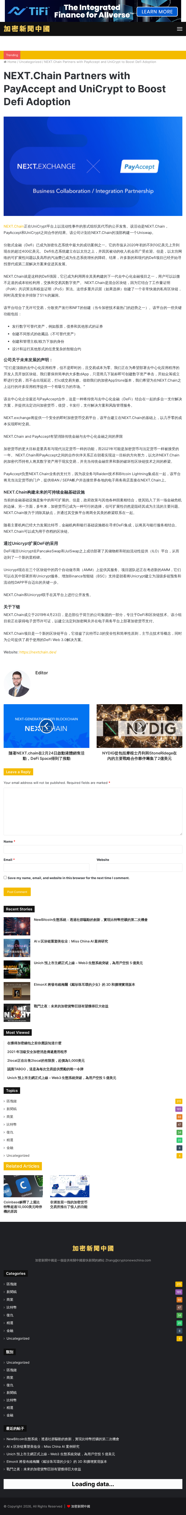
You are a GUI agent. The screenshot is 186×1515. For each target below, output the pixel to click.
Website (103, 860)
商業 (10, 1117)
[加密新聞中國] (27, 29)
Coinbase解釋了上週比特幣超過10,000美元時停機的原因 (23, 1206)
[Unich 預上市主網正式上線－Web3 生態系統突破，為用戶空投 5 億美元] (17, 969)
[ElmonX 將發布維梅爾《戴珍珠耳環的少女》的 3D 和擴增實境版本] (17, 991)
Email (9, 860)
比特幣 (12, 1124)
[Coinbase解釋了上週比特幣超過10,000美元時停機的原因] (23, 1186)
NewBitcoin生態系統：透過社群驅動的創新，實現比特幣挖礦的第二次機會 (91, 919)
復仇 (10, 1132)
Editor (41, 672)
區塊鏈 (12, 1101)
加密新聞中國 (80, 1506)
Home (11, 62)
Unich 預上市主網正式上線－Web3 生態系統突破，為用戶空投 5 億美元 (88, 963)
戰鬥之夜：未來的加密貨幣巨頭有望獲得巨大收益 (71, 1006)
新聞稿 (12, 1109)
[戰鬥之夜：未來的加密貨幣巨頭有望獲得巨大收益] (17, 1013)
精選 (10, 1140)
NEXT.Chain (14, 226)
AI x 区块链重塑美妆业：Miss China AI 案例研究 (71, 941)
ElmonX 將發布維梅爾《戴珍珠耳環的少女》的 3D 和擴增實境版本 (84, 984)
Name (9, 841)
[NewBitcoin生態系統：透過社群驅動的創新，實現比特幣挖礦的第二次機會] (17, 926)
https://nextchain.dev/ (37, 652)
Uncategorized (30, 62)
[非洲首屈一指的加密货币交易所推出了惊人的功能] (69, 1186)
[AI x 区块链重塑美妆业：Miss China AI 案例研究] (17, 948)
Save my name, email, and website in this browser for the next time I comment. (69, 878)
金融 (10, 1148)
